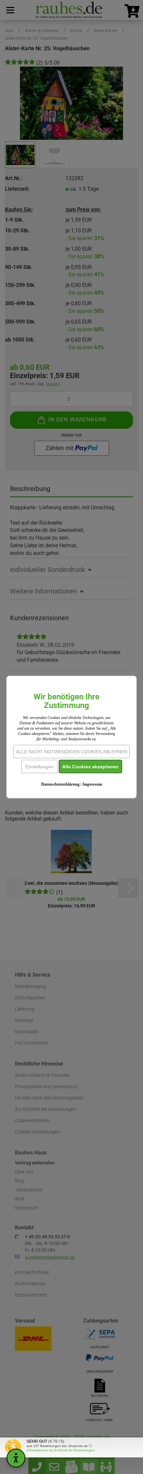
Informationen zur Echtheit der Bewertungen (61, 1450)
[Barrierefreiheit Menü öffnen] (16, 1458)
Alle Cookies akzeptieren (90, 766)
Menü (10, 10)
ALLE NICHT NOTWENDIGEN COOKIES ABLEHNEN (71, 751)
